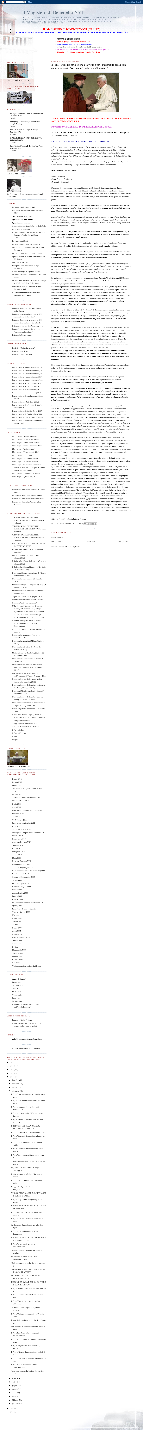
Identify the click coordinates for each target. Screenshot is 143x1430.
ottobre (15, 1087)
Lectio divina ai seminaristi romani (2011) (28, 373)
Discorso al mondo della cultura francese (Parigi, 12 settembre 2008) (27, 698)
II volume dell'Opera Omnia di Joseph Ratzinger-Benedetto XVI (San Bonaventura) (26, 623)
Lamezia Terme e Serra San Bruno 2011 (27, 810)
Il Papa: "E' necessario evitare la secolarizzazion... (23, 1245)
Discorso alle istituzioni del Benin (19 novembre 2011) (26, 648)
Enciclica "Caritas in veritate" (23, 348)
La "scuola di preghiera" (21, 229)
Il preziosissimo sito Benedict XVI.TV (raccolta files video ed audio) (26, 1024)
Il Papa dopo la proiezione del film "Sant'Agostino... (24, 1366)
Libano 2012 (17, 782)
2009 (12, 1077)
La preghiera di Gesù (20, 241)
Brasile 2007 (17, 934)
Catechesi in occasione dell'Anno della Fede (29, 226)
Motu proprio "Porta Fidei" (22, 455)
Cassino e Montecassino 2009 (23, 877)
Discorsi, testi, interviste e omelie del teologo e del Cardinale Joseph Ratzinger (29, 281)
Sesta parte (16, 998)
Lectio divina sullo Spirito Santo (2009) (27, 411)
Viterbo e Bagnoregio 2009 (22, 867)
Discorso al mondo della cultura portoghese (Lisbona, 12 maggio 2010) (28, 686)
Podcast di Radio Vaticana (22, 1020)
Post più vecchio (124, 541)
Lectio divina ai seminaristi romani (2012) (28, 370)
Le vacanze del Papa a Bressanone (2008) (27, 902)
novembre (16, 1083)
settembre (16, 1091)
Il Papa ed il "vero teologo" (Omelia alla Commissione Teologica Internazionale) (28, 716)
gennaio (15, 1403)
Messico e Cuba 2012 (20, 800)
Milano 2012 (17, 794)
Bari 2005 (16, 962)
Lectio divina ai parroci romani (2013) (26, 383)
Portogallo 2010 (18, 851)
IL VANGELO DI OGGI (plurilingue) (26, 1048)
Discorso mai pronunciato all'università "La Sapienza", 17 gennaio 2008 (28, 704)
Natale (14, 736)
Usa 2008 (15, 915)
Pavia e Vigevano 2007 (21, 937)
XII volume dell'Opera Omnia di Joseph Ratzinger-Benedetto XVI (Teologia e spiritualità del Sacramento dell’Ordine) (28, 609)
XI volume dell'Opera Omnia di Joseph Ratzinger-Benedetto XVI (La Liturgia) (28, 616)
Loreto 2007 (17, 928)
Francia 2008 (17, 896)
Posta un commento (57, 537)
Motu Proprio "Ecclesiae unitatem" (25, 461)
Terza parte (16, 988)
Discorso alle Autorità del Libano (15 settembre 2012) (26, 636)
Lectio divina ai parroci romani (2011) (26, 389)
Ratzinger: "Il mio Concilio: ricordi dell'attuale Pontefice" (25, 1005)
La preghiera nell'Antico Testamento (26, 244)
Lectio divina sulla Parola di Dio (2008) (27, 414)
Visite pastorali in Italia (21, 720)
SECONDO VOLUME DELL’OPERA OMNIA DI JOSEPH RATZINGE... (28, 1270)
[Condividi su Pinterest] (95, 523)
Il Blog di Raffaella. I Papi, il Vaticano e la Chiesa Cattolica (26, 114)
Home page (91, 541)
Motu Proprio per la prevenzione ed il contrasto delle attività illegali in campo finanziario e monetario (28, 467)
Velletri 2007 (17, 921)
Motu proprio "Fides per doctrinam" (25, 439)
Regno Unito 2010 (19, 839)
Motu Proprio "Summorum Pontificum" (27, 458)
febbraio (15, 1400)
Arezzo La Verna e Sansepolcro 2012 (26, 797)
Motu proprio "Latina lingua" (23, 449)
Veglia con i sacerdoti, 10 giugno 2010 (27, 596)
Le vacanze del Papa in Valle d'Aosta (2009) (28, 870)
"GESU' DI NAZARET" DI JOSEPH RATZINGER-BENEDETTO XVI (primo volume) (28, 537)
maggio (15, 1389)
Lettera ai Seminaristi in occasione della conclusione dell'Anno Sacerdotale (27, 321)
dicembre (15, 1080)
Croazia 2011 (17, 826)
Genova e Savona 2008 (21, 912)
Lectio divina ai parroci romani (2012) (26, 386)
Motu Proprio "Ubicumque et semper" (26, 473)
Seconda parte (17, 985)
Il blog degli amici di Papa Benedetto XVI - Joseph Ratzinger (26, 122)
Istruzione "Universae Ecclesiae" (24, 603)
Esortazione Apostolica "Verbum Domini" (28, 498)
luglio (14, 1382)
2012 (12, 1066)
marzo (14, 1396)
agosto (14, 1378)
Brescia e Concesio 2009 (21, 861)
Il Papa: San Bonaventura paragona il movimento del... (25, 1334)
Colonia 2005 (17, 959)
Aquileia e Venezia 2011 (21, 829)
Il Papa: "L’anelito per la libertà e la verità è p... (28, 1132)
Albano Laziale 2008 (20, 893)
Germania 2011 (18, 813)
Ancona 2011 (17, 816)
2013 (12, 1062)
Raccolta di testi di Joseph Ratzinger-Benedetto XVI (24, 130)
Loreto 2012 (17, 779)
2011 (12, 1069)
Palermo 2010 (17, 835)
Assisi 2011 (16, 807)
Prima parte (16, 982)
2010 (12, 1073)
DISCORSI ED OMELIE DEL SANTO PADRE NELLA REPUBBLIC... (28, 1283)
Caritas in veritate (73, 493)
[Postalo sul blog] (87, 523)
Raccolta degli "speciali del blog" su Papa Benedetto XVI (26, 147)
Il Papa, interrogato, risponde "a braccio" (27, 271)
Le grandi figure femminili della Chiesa (27, 253)
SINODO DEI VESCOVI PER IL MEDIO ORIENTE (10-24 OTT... (26, 1277)
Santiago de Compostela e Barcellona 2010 (28, 832)
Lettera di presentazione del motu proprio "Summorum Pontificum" (28, 330)
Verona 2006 (17, 943)
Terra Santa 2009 (18, 880)
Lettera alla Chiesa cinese (22, 335)
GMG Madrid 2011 (19, 820)
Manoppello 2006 (19, 950)
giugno (15, 1385)
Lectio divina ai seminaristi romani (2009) (28, 380)
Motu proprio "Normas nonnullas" (25, 436)
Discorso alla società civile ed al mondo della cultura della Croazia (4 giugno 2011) (27, 667)
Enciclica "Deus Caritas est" (22, 354)
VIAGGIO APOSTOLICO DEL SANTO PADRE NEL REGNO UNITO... (28, 1194)
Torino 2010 (17, 854)
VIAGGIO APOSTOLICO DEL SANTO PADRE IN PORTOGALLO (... (28, 1207)
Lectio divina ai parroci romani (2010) (26, 392)
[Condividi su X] (90, 523)
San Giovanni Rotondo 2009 (23, 873)
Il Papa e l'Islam (18, 730)
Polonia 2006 (17, 956)
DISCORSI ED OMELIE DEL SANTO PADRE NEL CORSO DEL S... (28, 1239)
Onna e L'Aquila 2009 (20, 883)
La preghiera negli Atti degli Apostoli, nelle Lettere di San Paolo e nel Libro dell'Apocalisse (28, 235)
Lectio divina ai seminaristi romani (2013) (28, 367)
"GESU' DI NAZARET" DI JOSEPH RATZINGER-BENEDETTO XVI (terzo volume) (28, 520)
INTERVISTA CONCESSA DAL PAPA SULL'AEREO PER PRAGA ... (25, 1127)
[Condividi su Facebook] (92, 523)
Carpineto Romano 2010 (21, 842)
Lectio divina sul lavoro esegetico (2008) (27, 417)
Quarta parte (17, 991)
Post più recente (57, 541)
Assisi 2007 (16, 931)
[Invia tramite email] (85, 523)
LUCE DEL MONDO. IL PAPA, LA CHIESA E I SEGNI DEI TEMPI (28, 544)
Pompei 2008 (17, 889)
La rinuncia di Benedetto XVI (23, 207)
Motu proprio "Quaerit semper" (24, 476)
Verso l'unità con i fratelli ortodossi (25, 726)
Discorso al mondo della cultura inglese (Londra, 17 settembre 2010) (27, 680)
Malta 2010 (16, 858)
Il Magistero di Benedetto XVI (52, 12)
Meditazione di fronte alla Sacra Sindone (27, 599)
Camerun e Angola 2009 (21, 886)
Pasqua (15, 739)
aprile (14, 1392)
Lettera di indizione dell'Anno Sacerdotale (28, 326)
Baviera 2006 (17, 947)
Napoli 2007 (17, 918)
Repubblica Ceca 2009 (21, 864)
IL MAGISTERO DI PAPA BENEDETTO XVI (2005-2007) (26, 138)
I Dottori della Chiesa (20, 262)
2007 (12, 1412)
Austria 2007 (17, 924)
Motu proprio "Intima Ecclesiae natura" (27, 445)
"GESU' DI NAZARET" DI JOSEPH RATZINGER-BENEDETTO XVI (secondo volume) (29, 529)
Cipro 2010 (16, 848)
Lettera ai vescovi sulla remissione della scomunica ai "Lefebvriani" (27, 315)
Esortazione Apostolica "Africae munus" (27, 495)
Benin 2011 (16, 804)
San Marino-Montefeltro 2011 (23, 823)
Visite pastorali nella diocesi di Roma (26, 966)
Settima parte (17, 1001)
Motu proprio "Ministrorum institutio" (26, 442)
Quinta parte (17, 995)
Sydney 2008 (17, 905)
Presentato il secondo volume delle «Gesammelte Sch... (24, 1258)
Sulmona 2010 (17, 845)
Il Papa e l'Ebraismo (19, 733)
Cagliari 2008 (17, 899)
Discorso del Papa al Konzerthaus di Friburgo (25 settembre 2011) (29, 574)
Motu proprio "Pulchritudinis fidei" (25, 452)
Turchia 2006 (17, 940)
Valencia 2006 (17, 953)
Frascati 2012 (17, 785)
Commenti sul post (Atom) (69, 546)
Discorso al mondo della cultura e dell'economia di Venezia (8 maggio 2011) (29, 674)
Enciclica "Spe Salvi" (20, 351)
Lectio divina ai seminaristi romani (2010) (28, 377)
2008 (12, 1408)
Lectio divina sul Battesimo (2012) (25, 402)
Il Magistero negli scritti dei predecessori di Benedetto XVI (79, 47)
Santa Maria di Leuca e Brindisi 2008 (26, 909)
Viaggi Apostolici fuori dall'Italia (24, 723)
